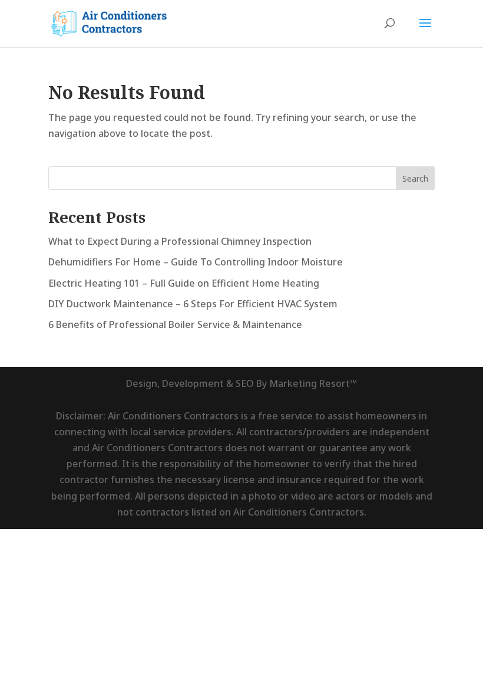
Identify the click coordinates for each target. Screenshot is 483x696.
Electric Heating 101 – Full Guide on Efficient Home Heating (183, 283)
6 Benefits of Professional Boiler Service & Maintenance (175, 324)
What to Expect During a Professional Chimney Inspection (180, 241)
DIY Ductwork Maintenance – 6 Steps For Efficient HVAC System (193, 303)
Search (415, 178)
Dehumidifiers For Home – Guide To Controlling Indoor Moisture (195, 261)
